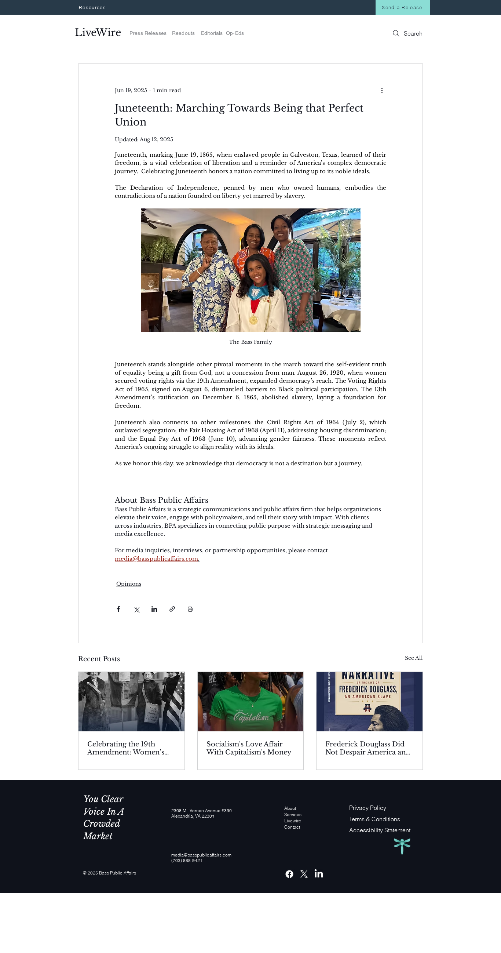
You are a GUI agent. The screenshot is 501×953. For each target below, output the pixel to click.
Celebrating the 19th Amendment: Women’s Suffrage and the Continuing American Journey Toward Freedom (130, 748)
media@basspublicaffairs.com (201, 855)
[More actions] (381, 90)
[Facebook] (289, 874)
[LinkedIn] (319, 874)
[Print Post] (190, 608)
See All (414, 658)
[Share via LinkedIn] (154, 608)
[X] (304, 874)
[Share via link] (172, 608)
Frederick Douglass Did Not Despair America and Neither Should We (367, 748)
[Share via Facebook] (118, 608)
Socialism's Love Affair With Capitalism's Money (249, 748)
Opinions (128, 584)
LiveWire (99, 32)
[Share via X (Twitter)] (136, 608)
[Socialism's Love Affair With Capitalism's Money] (251, 701)
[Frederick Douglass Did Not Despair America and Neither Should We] (370, 701)
